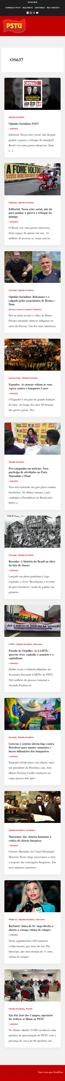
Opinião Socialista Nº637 (24, 124)
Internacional (14, 377)
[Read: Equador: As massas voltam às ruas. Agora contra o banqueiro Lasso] (32, 354)
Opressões (37, 644)
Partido (29, 1008)
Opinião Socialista (16, 117)
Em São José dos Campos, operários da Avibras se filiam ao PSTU (31, 1017)
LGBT (12, 644)
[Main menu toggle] (58, 26)
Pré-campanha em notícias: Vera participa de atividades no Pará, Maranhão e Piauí (28, 472)
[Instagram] (31, 13)
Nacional (12, 290)
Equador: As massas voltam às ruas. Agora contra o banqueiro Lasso (31, 386)
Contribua (40, 8)
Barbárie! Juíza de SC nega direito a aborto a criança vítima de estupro (31, 928)
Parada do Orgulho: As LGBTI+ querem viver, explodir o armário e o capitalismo (31, 654)
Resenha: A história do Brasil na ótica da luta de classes (32, 563)
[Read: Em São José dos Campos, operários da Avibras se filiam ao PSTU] (32, 985)
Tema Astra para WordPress (50, 1072)
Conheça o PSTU (13, 8)
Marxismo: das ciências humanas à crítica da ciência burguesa (30, 839)
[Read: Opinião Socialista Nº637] (32, 93)
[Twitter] (34, 13)
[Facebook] (28, 13)
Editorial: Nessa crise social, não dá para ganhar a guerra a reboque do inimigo (30, 213)
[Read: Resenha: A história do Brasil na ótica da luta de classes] (32, 531)
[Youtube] (37, 13)
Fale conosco (53, 8)
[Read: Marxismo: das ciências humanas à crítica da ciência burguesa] (32, 806)
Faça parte (28, 8)
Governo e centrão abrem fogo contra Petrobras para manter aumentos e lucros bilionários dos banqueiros (31, 747)
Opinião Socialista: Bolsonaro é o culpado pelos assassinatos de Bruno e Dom (32, 300)
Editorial (13, 202)
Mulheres (13, 919)
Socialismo (30, 830)
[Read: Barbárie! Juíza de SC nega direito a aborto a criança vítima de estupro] (32, 896)
